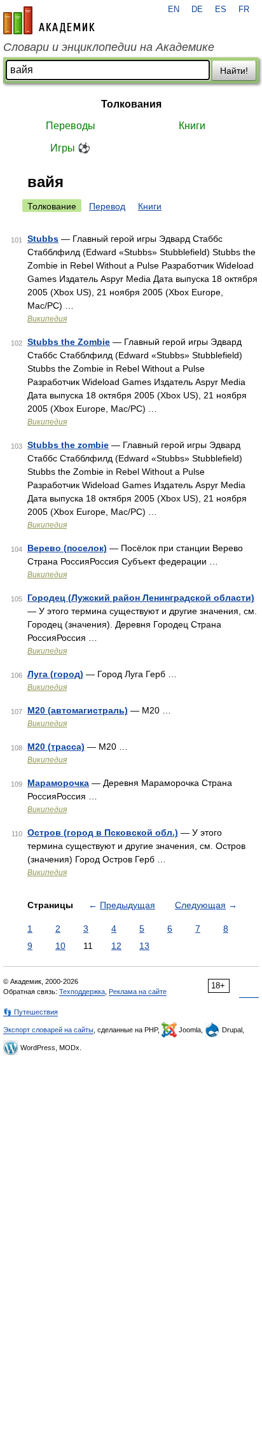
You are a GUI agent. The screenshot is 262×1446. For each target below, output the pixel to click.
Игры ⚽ (70, 148)
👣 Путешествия (30, 1012)
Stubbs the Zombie (68, 342)
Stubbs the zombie (68, 445)
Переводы (70, 125)
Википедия (47, 318)
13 (144, 946)
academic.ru (49, 20)
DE (197, 9)
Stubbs (43, 239)
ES (220, 9)
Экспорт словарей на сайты (48, 1030)
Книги (192, 125)
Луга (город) (55, 674)
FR (243, 9)
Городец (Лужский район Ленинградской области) (140, 598)
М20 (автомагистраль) (77, 710)
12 (116, 946)
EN (173, 9)
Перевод (107, 206)
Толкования (131, 104)
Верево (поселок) (67, 548)
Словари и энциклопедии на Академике (108, 47)
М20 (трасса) (56, 746)
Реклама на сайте (138, 991)
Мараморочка (58, 783)
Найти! (234, 71)
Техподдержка (82, 991)
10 (60, 946)
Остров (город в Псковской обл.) (102, 832)
